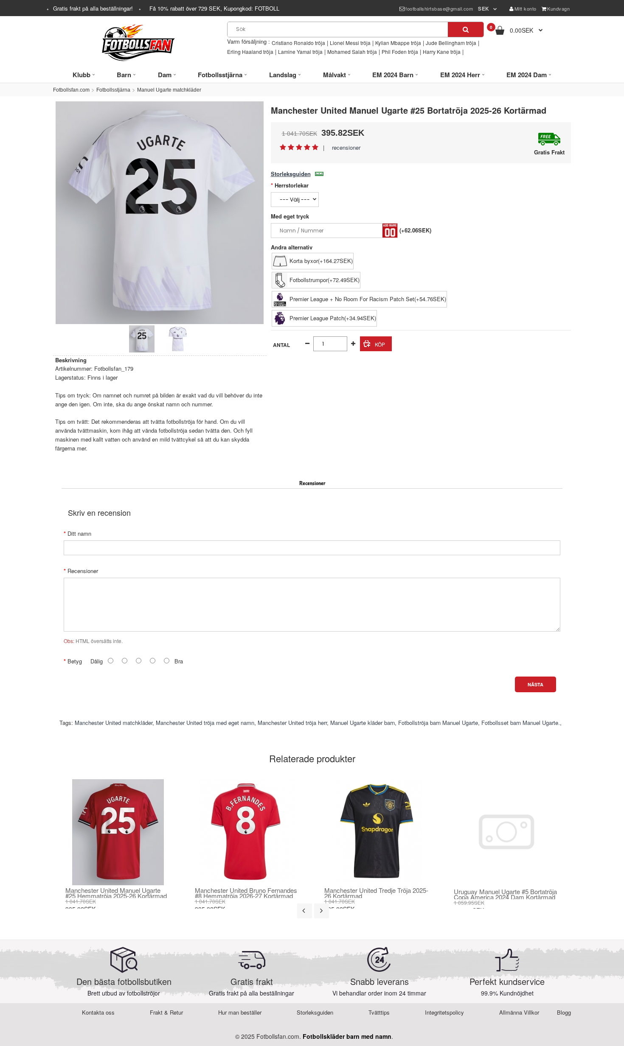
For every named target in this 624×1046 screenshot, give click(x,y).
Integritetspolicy (444, 1012)
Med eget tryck (290, 216)
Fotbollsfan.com (71, 90)
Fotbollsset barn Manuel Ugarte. (520, 723)
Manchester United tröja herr (292, 723)
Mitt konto (525, 8)
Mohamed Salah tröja (352, 51)
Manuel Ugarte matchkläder (169, 90)
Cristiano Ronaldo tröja (298, 42)
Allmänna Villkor (519, 1012)
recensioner (346, 147)
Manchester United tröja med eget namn (205, 723)
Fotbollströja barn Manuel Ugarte (438, 723)
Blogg (564, 1012)
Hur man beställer (239, 1012)
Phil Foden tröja (400, 51)
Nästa (535, 684)
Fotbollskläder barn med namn (347, 1036)
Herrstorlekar (292, 185)
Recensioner (82, 571)
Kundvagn (558, 8)
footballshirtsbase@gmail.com (439, 8)
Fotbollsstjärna (113, 90)
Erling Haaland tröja (250, 51)
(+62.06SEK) (415, 230)
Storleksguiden (291, 174)
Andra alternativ (291, 247)
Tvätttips (379, 1012)
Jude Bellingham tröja (451, 42)
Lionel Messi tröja (350, 42)
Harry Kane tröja (442, 51)
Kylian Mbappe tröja (398, 42)
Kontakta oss (98, 1012)
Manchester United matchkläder (113, 723)
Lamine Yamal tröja (300, 51)
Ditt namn (79, 533)
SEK (483, 8)
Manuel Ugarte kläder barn (362, 723)
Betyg (74, 661)
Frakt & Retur (166, 1012)
